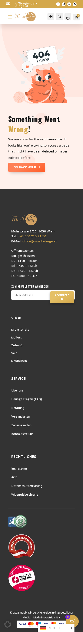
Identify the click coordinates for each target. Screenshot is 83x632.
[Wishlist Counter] (68, 18)
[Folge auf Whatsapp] (75, 4)
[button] (7, 624)
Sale (14, 353)
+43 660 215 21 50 (32, 236)
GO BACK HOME (25, 167)
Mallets (16, 337)
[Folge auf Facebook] (58, 4)
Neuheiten (19, 361)
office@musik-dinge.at (27, 5)
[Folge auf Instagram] (64, 4)
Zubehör (17, 345)
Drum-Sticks (20, 329)
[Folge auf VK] (69, 4)
